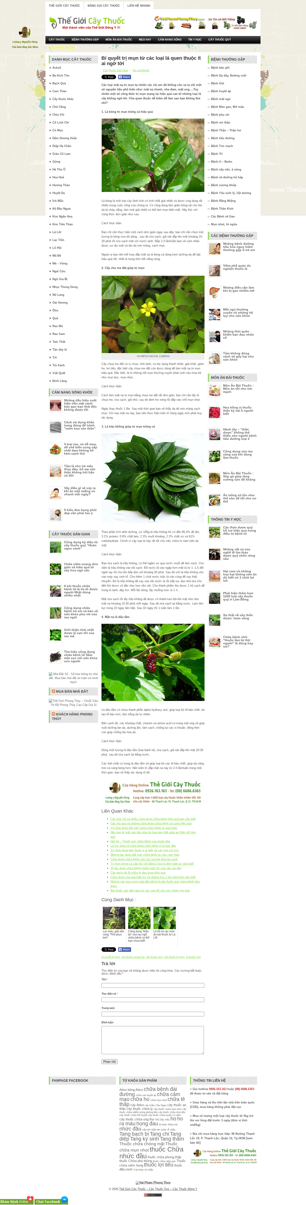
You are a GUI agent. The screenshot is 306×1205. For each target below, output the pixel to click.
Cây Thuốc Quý (219, 39)
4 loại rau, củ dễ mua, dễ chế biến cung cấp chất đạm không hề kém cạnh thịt (80, 448)
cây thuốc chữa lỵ (140, 1109)
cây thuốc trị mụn (174, 957)
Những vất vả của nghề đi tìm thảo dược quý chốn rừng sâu (239, 553)
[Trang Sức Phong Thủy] (153, 803)
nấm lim (146, 1129)
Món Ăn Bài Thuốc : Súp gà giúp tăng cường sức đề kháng (239, 476)
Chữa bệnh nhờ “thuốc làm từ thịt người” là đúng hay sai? (238, 641)
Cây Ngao (160, 1105)
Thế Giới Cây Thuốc (64, 5)
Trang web (107, 1008)
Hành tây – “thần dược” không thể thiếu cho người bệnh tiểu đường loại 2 (240, 434)
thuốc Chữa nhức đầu (151, 1152)
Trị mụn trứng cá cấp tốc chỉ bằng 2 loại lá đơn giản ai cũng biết (152, 863)
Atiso (123, 1090)
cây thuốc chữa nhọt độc (171, 1112)
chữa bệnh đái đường (148, 1091)
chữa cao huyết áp (146, 1095)
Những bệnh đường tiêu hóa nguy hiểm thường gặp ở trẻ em (239, 247)
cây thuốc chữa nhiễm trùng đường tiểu (152, 1110)
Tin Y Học (195, 39)
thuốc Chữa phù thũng (135, 1161)
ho (173, 1119)
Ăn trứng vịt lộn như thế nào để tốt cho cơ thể (239, 498)
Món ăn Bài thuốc (119, 39)
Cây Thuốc (57, 39)
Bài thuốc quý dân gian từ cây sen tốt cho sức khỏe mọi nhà (150, 890)
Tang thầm (172, 1139)
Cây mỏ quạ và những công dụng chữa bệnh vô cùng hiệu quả (151, 823)
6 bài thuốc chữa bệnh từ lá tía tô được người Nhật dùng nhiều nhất (81, 590)
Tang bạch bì (134, 1134)
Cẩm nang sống (169, 39)
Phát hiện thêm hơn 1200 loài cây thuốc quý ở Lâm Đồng (238, 596)
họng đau (147, 1123)
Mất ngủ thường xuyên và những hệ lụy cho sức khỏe (238, 312)
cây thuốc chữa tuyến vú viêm (164, 1115)
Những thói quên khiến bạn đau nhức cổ (238, 334)
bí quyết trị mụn (110, 957)
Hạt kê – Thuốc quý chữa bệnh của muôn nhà (140, 841)
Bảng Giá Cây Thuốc (104, 5)
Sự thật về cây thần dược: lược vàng (238, 616)
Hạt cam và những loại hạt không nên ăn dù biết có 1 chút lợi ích (240, 575)
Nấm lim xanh (158, 1129)
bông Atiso (135, 1090)
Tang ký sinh (144, 1139)
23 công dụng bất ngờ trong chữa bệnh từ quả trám (143, 828)
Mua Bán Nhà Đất (72, 691)
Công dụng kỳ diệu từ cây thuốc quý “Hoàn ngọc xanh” (81, 545)
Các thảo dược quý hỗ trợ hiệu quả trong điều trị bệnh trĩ (239, 530)
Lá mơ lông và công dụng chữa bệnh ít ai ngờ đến (143, 845)
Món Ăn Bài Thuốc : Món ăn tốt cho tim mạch (238, 389)
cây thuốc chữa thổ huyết (133, 1115)
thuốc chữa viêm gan (164, 1161)
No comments (141, 70)
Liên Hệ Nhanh (138, 5)
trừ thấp (148, 1169)
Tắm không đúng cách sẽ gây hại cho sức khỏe (238, 356)
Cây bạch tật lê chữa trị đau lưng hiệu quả (137, 872)
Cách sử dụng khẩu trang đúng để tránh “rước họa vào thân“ (80, 425)
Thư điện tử (109, 993)
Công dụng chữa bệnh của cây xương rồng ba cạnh (144, 859)
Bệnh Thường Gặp (85, 39)
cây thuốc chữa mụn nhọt (167, 1109)
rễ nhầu (171, 1129)
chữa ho (139, 1099)
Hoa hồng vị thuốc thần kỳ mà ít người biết (238, 410)
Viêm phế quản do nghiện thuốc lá (237, 267)
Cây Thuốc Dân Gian (115, 70)
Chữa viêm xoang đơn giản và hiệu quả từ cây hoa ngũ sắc (81, 567)
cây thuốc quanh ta (132, 957)
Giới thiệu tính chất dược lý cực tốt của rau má (79, 633)
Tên (104, 979)
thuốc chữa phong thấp (164, 1157)
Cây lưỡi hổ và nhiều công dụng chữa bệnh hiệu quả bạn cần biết (153, 819)
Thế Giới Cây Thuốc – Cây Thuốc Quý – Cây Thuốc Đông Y (158, 1189)
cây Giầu (150, 1105)
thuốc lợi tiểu (158, 1165)
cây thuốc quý (154, 957)
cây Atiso (137, 1105)
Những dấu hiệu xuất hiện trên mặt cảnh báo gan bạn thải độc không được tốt (80, 404)
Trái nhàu (138, 1169)
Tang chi (159, 1134)
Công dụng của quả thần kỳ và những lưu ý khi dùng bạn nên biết (153, 877)
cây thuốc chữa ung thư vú (139, 1119)
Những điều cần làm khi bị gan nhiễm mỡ (238, 289)
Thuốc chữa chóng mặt (141, 1143)
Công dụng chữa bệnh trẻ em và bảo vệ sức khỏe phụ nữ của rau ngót (81, 612)
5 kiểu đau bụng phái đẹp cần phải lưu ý (80, 511)
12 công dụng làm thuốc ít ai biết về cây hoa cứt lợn (144, 850)
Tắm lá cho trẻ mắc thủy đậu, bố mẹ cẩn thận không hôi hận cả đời (79, 470)
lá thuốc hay (193, 957)
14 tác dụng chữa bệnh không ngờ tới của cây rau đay (145, 868)
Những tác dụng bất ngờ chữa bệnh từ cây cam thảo (144, 854)
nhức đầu (130, 1129)
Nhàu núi (172, 1124)
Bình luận (107, 1022)
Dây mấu (165, 1119)
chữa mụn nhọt (158, 1100)
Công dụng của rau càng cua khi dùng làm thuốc (238, 454)
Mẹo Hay (145, 39)
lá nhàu (163, 1124)
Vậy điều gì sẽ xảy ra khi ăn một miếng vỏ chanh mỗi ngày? (80, 491)
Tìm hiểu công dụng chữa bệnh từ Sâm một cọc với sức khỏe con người (80, 656)
